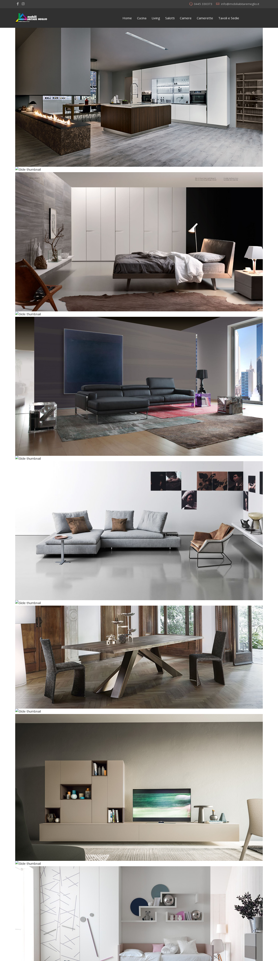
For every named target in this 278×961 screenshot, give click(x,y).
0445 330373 (203, 4)
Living (156, 18)
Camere (186, 18)
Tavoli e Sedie (228, 18)
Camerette (205, 18)
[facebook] (18, 4)
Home (127, 18)
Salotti (170, 18)
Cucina (141, 18)
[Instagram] (23, 4)
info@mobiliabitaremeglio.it (240, 4)
